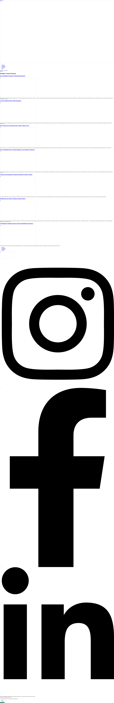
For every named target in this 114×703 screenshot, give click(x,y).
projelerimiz (3, 67)
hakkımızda (3, 65)
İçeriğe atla (1, 0)
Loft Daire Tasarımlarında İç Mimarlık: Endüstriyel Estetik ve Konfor (16, 174)
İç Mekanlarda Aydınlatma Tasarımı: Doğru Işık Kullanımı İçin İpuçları (16, 223)
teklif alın (1, 71)
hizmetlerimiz (4, 66)
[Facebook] (58, 566)
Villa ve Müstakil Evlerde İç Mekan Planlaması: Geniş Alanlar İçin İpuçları (17, 149)
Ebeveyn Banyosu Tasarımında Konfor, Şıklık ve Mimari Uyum (14, 125)
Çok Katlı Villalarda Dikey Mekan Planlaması (10, 100)
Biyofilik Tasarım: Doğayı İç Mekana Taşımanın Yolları (12, 198)
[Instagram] (58, 387)
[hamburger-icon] (0, 63)
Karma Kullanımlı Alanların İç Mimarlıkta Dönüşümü (12, 75)
